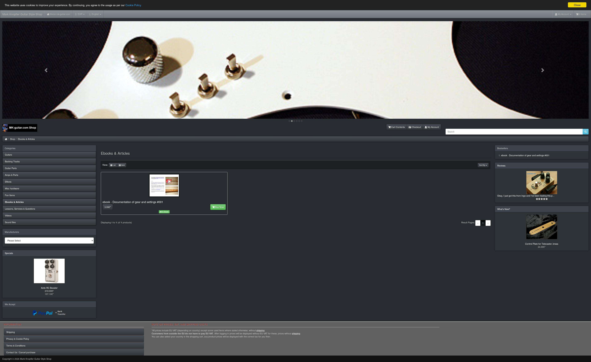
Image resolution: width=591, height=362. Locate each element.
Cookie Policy (133, 5)
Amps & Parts (11, 174)
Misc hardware (12, 188)
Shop (12, 139)
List (114, 165)
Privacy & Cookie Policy (17, 338)
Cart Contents (398, 127)
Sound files (10, 222)
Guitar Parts (11, 168)
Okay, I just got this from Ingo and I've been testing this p (525, 195)
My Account (433, 127)
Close (577, 5)
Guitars (8, 154)
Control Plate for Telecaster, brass (541, 243)
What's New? (503, 209)
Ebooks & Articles (26, 139)
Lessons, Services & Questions (20, 208)
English (94, 14)
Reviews (501, 165)
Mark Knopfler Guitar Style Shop (22, 14)
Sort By (482, 165)
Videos (8, 215)
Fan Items (10, 195)
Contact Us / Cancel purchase (20, 352)
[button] (46, 70)
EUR (79, 14)
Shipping (10, 332)
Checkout (416, 127)
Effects (8, 181)
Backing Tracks (12, 161)
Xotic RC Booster (49, 287)
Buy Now (219, 207)
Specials (9, 253)
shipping (260, 330)
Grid (123, 165)
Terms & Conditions (15, 345)
